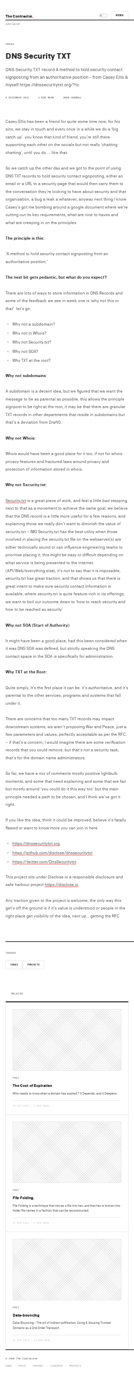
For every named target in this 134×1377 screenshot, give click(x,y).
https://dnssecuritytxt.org (36, 843)
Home (8, 1365)
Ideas (9, 44)
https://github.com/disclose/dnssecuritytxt (52, 852)
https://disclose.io (61, 884)
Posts (22, 1365)
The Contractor (19, 16)
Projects (33, 964)
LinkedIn (56, 1365)
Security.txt (15, 500)
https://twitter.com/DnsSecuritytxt (44, 861)
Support (38, 1365)
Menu (120, 15)
